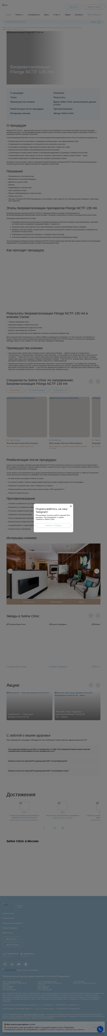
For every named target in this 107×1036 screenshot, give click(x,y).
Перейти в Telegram (53, 525)
